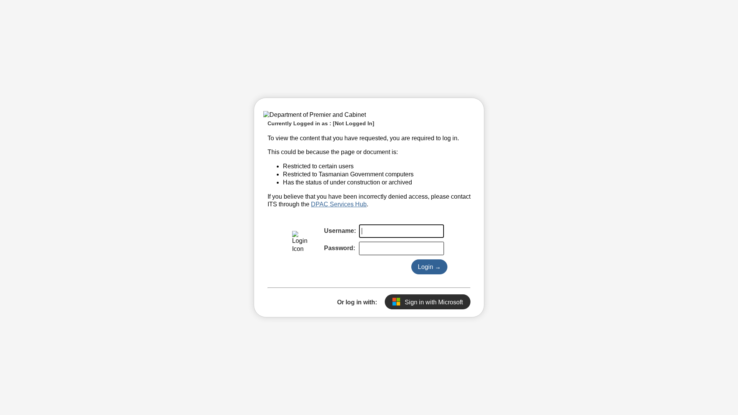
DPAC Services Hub (339, 204)
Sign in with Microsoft (433, 302)
